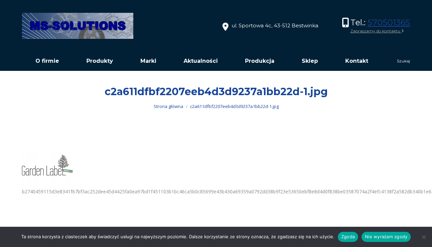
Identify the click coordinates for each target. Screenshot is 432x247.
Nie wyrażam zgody (386, 236)
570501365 (389, 22)
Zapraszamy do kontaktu (375, 30)
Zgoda (348, 236)
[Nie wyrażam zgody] (423, 237)
